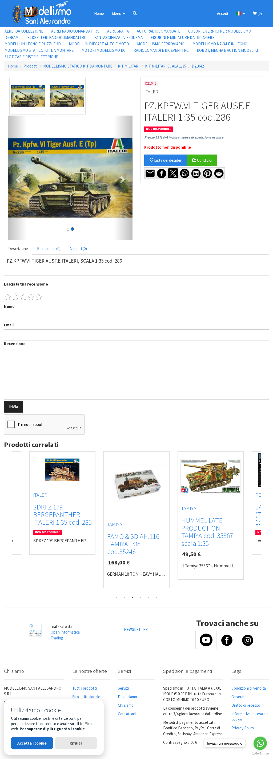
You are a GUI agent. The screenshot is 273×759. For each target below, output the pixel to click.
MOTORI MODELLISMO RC (104, 50)
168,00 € (119, 562)
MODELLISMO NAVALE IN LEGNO (219, 43)
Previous (8, 522)
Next (265, 522)
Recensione (15, 343)
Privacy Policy (242, 727)
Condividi (204, 160)
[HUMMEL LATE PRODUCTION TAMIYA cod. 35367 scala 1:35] (210, 476)
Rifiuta (76, 743)
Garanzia (238, 696)
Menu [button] (117, 13)
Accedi (222, 13)
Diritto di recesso (245, 705)
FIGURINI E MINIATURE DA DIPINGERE (182, 37)
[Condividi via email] (150, 173)
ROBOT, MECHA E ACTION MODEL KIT (228, 50)
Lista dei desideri (167, 160)
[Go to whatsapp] (260, 743)
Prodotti (30, 66)
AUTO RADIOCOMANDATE (158, 31)
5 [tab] (148, 597)
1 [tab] (116, 597)
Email (9, 324)
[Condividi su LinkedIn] (196, 173)
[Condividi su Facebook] (161, 173)
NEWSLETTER (136, 629)
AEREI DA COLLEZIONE (24, 31)
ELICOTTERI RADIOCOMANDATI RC (56, 37)
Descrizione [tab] (18, 248)
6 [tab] (156, 597)
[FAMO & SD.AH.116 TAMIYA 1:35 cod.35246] (136, 484)
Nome (9, 306)
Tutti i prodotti (84, 688)
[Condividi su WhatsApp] (184, 173)
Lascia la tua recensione (26, 284)
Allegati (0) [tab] (78, 248)
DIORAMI (12, 37)
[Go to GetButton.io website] (260, 753)
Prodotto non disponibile (167, 147)
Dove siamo (127, 696)
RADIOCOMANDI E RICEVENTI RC (161, 50)
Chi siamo (126, 705)
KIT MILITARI (128, 66)
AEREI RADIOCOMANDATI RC (75, 31)
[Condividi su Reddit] (219, 173)
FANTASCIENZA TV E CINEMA (118, 37)
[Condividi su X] (173, 173)
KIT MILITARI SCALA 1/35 (165, 66)
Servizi (123, 688)
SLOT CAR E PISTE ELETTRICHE (31, 56)
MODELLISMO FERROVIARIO (160, 43)
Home (99, 13)
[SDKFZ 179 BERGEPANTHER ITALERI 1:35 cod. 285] (62, 470)
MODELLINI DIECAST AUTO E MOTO (99, 43)
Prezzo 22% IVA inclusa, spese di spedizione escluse (183, 137)
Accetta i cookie (32, 743)
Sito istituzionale (86, 696)
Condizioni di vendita (248, 688)
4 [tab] (140, 597)
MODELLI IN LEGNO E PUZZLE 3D (33, 43)
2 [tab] (124, 597)
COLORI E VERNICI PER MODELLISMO (219, 31)
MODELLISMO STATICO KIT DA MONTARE (39, 50)
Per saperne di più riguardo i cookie (52, 728)
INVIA (13, 406)
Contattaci (127, 713)
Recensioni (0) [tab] (49, 248)
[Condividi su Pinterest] (207, 173)
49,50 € (191, 554)
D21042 (198, 66)
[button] (135, 13)
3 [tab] (132, 597)
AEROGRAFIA (118, 31)
